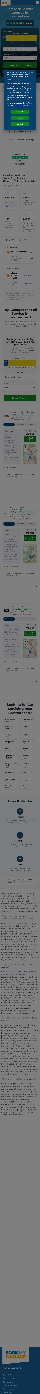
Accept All (20, 112)
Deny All (20, 124)
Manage (20, 118)
